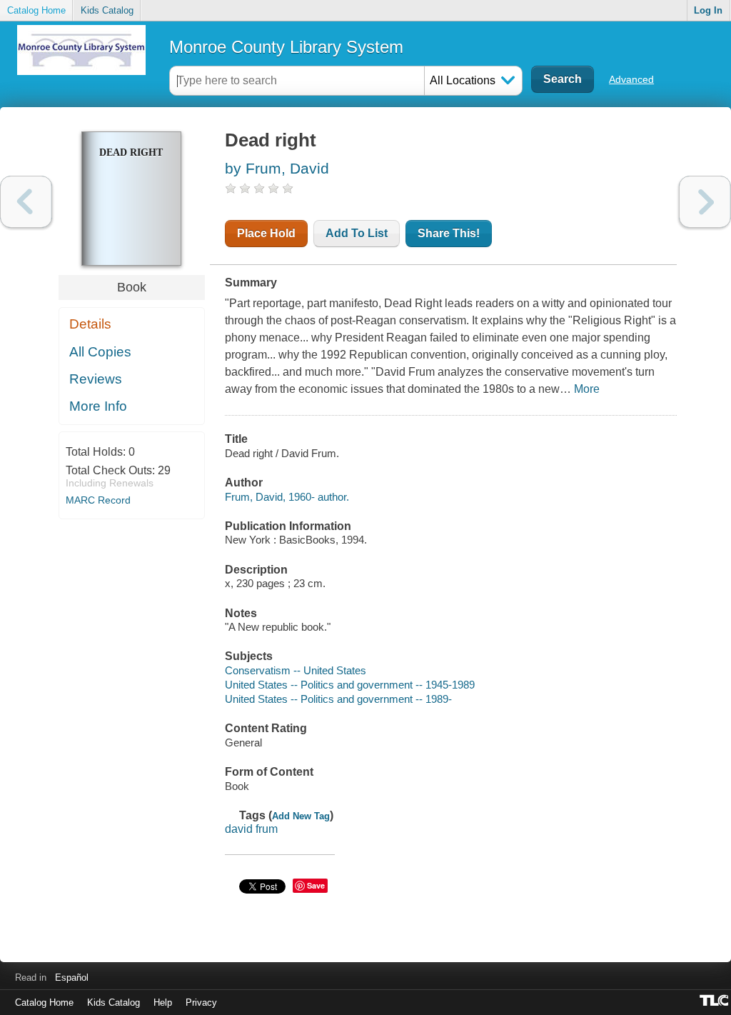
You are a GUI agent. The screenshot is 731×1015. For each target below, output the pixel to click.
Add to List (357, 233)
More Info (98, 406)
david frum (251, 829)
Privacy (201, 1002)
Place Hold (266, 233)
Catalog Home (36, 10)
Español (72, 977)
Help (162, 1002)
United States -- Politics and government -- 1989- (338, 699)
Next (705, 202)
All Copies (100, 351)
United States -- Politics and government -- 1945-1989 (350, 685)
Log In (708, 10)
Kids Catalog (107, 10)
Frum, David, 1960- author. (287, 497)
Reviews (95, 378)
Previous (26, 202)
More (587, 389)
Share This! (449, 233)
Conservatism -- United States (295, 670)
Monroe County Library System (286, 46)
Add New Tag (301, 816)
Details (90, 323)
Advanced (631, 79)
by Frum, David (277, 168)
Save (316, 885)
